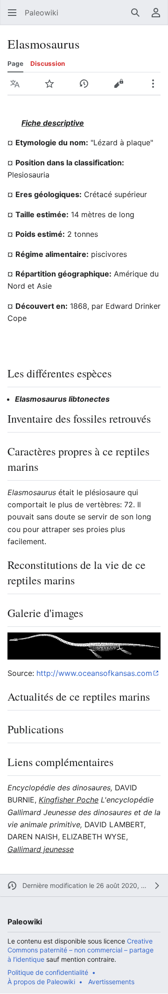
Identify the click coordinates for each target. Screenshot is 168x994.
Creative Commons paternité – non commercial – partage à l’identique (80, 950)
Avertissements (111, 982)
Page (15, 63)
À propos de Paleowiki (41, 982)
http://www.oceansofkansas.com (94, 673)
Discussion (47, 63)
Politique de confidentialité (47, 972)
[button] (12, 12)
